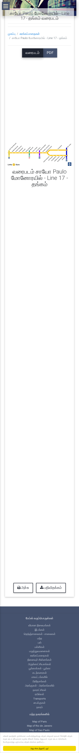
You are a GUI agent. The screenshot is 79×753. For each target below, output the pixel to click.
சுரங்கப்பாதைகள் (30, 34)
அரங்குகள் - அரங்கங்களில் (39, 685)
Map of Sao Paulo (39, 730)
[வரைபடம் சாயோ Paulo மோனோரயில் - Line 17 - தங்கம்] (39, 154)
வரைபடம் (33, 53)
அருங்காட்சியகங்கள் (39, 664)
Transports (39, 698)
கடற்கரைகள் (39, 672)
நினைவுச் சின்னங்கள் (39, 659)
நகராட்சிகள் (39, 689)
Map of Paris (39, 721)
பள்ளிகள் (39, 646)
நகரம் (39, 707)
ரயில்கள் (39, 694)
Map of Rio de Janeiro (39, 725)
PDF (50, 53)
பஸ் (39, 642)
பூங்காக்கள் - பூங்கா (39, 668)
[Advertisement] (39, 97)
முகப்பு (12, 34)
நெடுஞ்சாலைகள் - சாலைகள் (39, 633)
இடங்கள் (39, 629)
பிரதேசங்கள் (39, 681)
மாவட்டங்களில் (39, 676)
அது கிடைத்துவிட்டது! (39, 748)
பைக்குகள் (39, 702)
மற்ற (39, 638)
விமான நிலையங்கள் (39, 625)
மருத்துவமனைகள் (39, 651)
